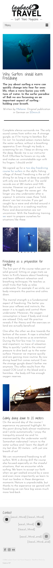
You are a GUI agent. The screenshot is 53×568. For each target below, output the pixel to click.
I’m (33, 341)
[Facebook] (5, 550)
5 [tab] (31, 252)
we (4, 216)
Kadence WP (6, 563)
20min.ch (35, 112)
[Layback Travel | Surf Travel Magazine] (26, 10)
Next (46, 241)
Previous (6, 241)
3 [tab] (25, 252)
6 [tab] (34, 252)
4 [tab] (28, 252)
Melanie (21, 109)
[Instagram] (9, 550)
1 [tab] (18, 252)
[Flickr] (13, 550)
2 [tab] (21, 252)
